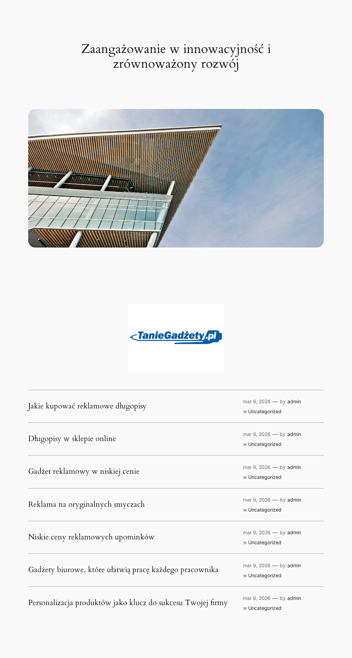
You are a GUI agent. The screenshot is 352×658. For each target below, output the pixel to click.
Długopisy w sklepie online (72, 439)
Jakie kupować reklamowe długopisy (87, 406)
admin (294, 401)
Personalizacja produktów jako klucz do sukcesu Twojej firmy (128, 603)
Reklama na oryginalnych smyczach (86, 505)
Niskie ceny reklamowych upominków (91, 537)
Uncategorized (265, 411)
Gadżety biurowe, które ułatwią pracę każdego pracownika (123, 570)
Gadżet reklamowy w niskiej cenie (84, 472)
